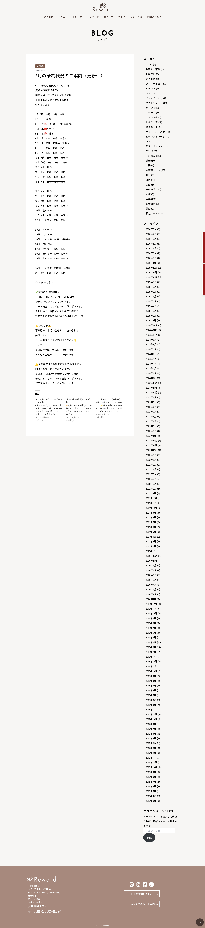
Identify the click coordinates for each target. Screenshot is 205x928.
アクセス (48, 17)
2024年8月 (151, 344)
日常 (148, 179)
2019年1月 (151, 656)
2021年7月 (151, 522)
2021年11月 (151, 503)
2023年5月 (151, 416)
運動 (148, 208)
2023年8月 (151, 402)
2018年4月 (151, 700)
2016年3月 (151, 801)
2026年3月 (151, 253)
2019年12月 (151, 604)
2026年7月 (151, 234)
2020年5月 (151, 580)
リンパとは (136, 17)
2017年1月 (151, 757)
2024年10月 (152, 335)
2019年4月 (151, 642)
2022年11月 (151, 445)
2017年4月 (151, 743)
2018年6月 (151, 690)
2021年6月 (151, 527)
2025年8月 (151, 287)
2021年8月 (151, 517)
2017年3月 (151, 748)
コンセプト (78, 17)
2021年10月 (151, 507)
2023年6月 (151, 411)
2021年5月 (151, 532)
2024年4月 (151, 363)
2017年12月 (151, 714)
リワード (94, 17)
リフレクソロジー (155, 146)
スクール (150, 112)
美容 (148, 199)
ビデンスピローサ (155, 136)
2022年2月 (151, 488)
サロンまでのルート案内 (141, 904)
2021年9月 (151, 512)
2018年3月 (151, 704)
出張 (148, 165)
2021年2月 (151, 546)
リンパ (149, 151)
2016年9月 (151, 772)
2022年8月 (151, 459)
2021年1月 (151, 551)
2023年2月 (151, 431)
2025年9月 (151, 282)
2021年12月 (151, 498)
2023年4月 (151, 421)
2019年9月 (151, 618)
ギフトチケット (154, 103)
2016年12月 (151, 762)
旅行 (148, 175)
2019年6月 (151, 632)
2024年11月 (151, 330)
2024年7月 (151, 349)
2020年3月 (151, 589)
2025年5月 (151, 301)
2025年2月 (151, 315)
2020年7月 (151, 570)
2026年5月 (151, 243)
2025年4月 (151, 306)
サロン (149, 107)
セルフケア (152, 122)
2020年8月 (151, 565)
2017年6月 (151, 733)
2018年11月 (151, 666)
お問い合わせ (154, 17)
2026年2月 (151, 258)
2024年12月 (152, 325)
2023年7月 (151, 407)
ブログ (121, 17)
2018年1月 (151, 709)
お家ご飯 (150, 74)
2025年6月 (151, 296)
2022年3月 (151, 483)
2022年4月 (151, 479)
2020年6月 (151, 575)
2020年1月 (151, 599)
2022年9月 (151, 455)
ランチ (149, 141)
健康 (148, 160)
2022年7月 (151, 464)
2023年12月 (151, 383)
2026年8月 (151, 229)
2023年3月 (151, 426)
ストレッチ (152, 117)
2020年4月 (151, 584)
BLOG (149, 64)
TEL (141, 894)
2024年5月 (151, 359)
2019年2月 (151, 652)
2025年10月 (151, 277)
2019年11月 (151, 608)
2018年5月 (151, 695)
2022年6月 (151, 469)
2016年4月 (151, 796)
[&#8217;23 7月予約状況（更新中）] (111, 408)
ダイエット (152, 127)
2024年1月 (151, 378)
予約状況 (40, 66)
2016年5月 (151, 791)
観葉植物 (150, 204)
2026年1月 (151, 262)
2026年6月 (151, 238)
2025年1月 (151, 320)
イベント (150, 88)
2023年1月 (151, 435)
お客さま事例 (153, 69)
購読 (149, 837)
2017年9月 (151, 724)
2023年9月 (151, 397)
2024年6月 (151, 354)
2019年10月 (151, 613)
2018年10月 (151, 671)
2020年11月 (151, 560)
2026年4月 (151, 248)
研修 (148, 194)
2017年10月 (151, 719)
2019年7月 (151, 628)
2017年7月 (151, 728)
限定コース (152, 213)
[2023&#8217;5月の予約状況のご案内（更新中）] (50, 410)
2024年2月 (151, 373)
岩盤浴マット (153, 170)
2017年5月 (151, 738)
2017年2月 (151, 752)
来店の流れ (152, 189)
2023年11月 (151, 387)
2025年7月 (151, 291)
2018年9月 (151, 676)
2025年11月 (151, 272)
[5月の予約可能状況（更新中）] (81, 410)
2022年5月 (151, 474)
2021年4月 (151, 536)
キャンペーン (153, 98)
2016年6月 (151, 786)
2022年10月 (151, 450)
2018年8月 (151, 680)
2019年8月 (151, 623)
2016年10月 (151, 767)
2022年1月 (151, 493)
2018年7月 (151, 685)
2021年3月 (151, 541)
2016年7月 (151, 781)
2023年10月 (151, 392)
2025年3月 (151, 311)
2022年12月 (151, 440)
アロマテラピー (154, 83)
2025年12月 (151, 267)
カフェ (149, 93)
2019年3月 (151, 647)
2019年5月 (151, 637)
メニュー (63, 17)
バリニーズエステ (155, 131)
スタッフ (108, 17)
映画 (148, 184)
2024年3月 (151, 368)
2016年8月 (151, 776)
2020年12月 (151, 556)
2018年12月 (151, 661)
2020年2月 (151, 594)
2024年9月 (151, 339)
